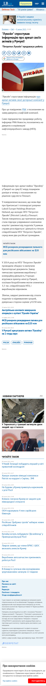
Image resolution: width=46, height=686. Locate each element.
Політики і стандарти (10, 592)
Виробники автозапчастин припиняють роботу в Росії (21, 559)
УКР (37, 3)
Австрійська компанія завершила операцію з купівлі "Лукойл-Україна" (20, 311)
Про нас (5, 581)
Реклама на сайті (9, 584)
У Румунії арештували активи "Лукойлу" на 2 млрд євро (22, 332)
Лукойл (16, 342)
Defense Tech (8, 9)
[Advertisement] (23, 159)
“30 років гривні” (25, 9)
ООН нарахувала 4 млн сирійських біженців (19, 512)
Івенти (4, 586)
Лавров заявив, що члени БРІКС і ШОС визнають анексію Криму (20, 547)
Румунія (28, 342)
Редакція (5, 589)
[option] (23, 20)
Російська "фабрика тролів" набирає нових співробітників (23, 524)
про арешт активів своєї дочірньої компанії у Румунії (23, 100)
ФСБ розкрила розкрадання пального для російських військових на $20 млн (22, 250)
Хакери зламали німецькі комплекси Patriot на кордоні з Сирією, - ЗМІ (20, 477)
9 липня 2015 (21, 29)
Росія (6, 342)
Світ (12, 29)
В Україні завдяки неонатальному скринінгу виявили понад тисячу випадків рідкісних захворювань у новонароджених (29, 23)
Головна (5, 29)
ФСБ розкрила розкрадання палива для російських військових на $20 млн (22, 322)
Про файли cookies (10, 681)
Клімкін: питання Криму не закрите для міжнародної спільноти (21, 500)
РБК (24, 109)
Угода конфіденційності (12, 595)
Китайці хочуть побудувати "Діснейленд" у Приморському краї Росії (22, 535)
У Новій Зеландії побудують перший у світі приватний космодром (23, 465)
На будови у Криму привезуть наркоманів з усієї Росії (22, 489)
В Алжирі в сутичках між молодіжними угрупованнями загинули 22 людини (21, 570)
